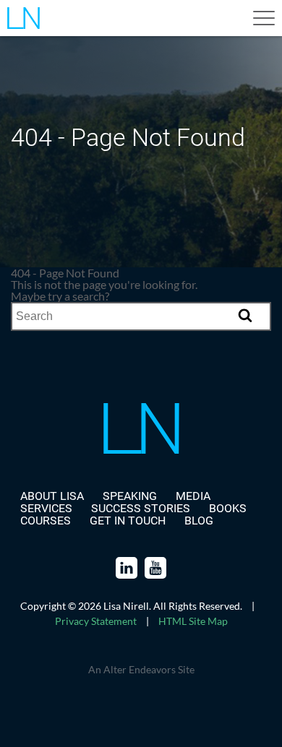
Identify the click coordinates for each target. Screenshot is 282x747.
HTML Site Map (193, 621)
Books (228, 508)
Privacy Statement (96, 621)
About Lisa (52, 496)
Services (46, 508)
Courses (45, 520)
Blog (198, 520)
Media (193, 496)
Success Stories (140, 508)
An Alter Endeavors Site (141, 669)
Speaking (130, 496)
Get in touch (128, 520)
